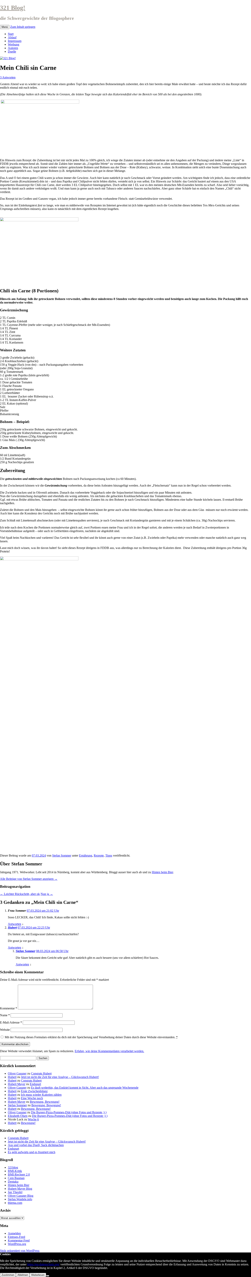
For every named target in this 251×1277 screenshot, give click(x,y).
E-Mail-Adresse (11, 1022)
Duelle (12, 51)
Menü (5, 27)
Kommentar (8, 1008)
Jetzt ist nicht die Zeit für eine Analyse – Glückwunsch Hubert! (60, 1077)
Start (11, 34)
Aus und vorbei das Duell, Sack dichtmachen (36, 1145)
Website (5, 1029)
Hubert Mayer (16, 1084)
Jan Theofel (15, 1192)
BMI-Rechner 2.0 (19, 1174)
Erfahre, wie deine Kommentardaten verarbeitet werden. (109, 1051)
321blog (13, 1167)
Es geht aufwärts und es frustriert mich (31, 1152)
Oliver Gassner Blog (20, 1195)
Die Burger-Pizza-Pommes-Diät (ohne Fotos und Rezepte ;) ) (68, 1112)
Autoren (13, 48)
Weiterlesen (38, 1274)
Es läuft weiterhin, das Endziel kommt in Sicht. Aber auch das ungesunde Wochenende (84, 1087)
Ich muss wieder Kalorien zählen (41, 1094)
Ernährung (85, 855)
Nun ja (47, 894)
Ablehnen (22, 1274)
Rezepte (99, 855)
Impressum (14, 41)
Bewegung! (28, 1123)
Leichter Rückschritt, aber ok (20, 894)
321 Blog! (12, 7)
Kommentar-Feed (19, 1240)
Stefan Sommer (61, 855)
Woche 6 (33, 1119)
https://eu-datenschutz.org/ (43, 1264)
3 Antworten (7, 77)
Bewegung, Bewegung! (44, 1101)
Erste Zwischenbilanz (34, 1091)
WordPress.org (17, 1244)
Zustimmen (8, 1274)
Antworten (14, 924)
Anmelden (14, 1233)
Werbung (13, 44)
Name (5, 1015)
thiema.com (15, 1202)
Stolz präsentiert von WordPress (19, 1250)
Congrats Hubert (41, 1073)
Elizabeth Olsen (17, 1115)
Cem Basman (16, 1178)
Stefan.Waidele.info (20, 1199)
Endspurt (35, 1084)
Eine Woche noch (32, 1098)
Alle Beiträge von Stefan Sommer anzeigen (28, 879)
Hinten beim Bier (162, 872)
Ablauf (12, 37)
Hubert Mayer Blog (20, 1188)
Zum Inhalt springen (22, 26)
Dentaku (13, 1181)
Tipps (108, 855)
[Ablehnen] (47, 1275)
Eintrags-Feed (16, 1237)
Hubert (12, 927)
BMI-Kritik (15, 1171)
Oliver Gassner (17, 1073)
